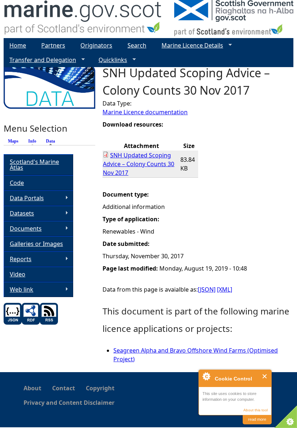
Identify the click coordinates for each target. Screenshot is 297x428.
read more (257, 419)
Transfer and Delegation (40, 60)
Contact (63, 388)
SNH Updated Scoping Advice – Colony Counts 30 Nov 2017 (138, 164)
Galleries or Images (36, 244)
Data (52, 141)
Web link (18, 289)
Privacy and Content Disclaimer (69, 403)
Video (17, 274)
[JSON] (207, 289)
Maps (13, 141)
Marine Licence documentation (145, 112)
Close (265, 376)
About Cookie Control (206, 376)
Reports (18, 259)
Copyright (100, 388)
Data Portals (24, 198)
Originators (96, 45)
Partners (53, 45)
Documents (23, 229)
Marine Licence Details (189, 45)
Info (32, 141)
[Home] (83, 19)
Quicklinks (110, 60)
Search (136, 45)
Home (17, 45)
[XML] (224, 289)
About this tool (255, 410)
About (32, 388)
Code (17, 183)
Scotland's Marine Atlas (34, 165)
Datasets (19, 213)
